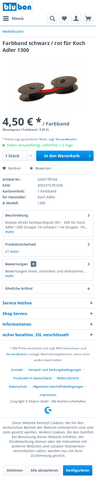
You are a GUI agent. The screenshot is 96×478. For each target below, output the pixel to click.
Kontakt (17, 369)
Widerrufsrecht (68, 378)
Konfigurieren (77, 470)
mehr (9, 231)
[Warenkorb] (88, 18)
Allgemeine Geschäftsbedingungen (58, 386)
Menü (18, 18)
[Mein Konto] (76, 18)
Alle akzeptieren (44, 470)
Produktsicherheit (20, 244)
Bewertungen (16, 264)
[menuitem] (13, 18)
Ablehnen (15, 470)
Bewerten (42, 168)
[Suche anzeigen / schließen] (52, 18)
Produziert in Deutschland (32, 378)
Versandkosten (17, 354)
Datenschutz (18, 386)
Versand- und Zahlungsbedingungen (54, 369)
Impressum (48, 395)
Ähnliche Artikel (18, 288)
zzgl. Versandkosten (63, 139)
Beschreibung (16, 215)
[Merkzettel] (64, 18)
